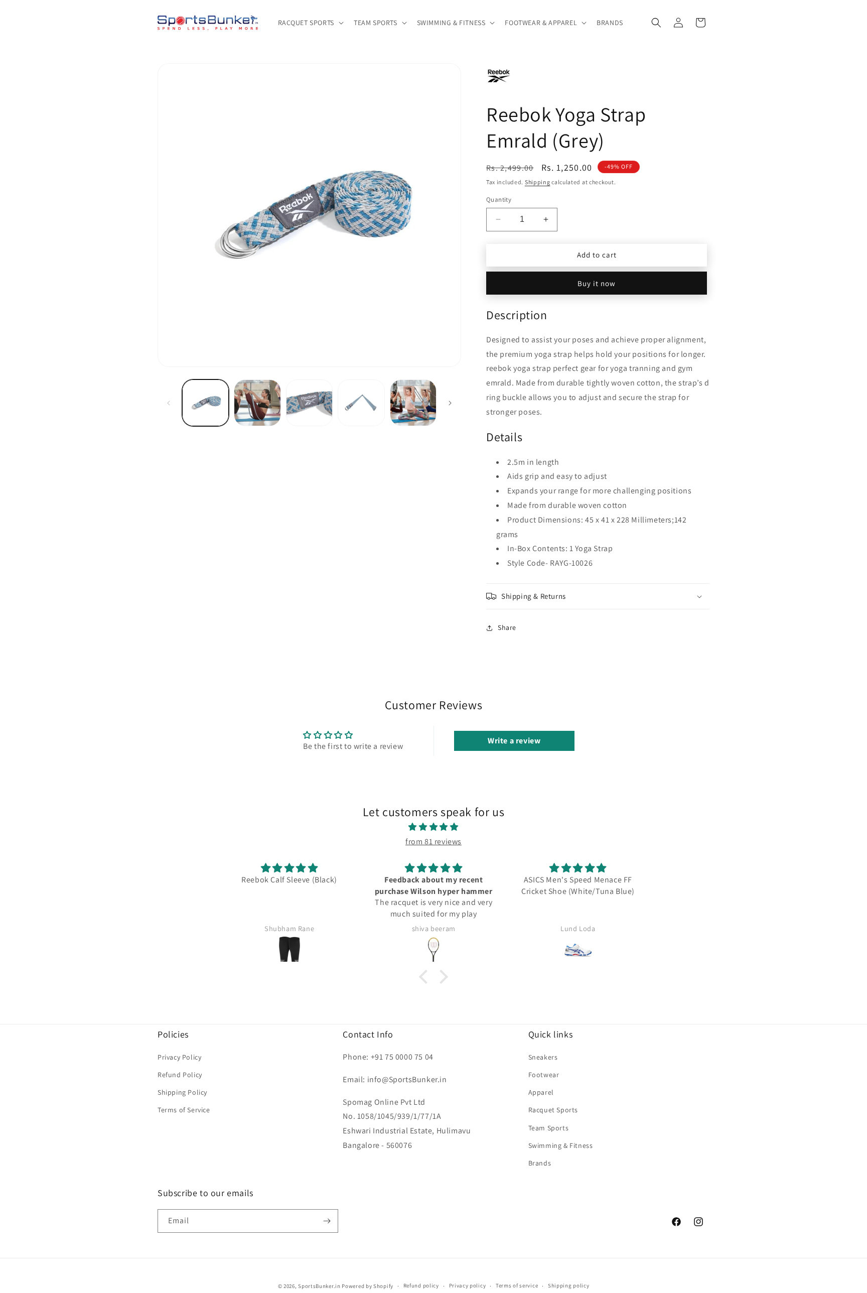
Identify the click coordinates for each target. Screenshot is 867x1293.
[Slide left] (169, 403)
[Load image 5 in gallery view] (413, 402)
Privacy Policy (179, 1057)
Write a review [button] (514, 740)
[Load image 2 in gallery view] (257, 402)
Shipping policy (569, 1285)
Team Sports (548, 1127)
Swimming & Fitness (560, 1145)
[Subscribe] (327, 1221)
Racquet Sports (553, 1109)
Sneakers (543, 1057)
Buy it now (596, 283)
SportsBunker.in (319, 1285)
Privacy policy (467, 1285)
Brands (539, 1163)
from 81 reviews (433, 841)
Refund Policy (180, 1074)
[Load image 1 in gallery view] (205, 402)
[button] (310, 22)
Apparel (541, 1092)
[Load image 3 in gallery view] (309, 402)
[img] (433, 827)
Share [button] (507, 627)
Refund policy (421, 1285)
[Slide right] (450, 403)
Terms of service (517, 1285)
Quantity (498, 199)
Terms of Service (184, 1109)
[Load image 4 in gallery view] (361, 402)
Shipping (537, 182)
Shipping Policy (182, 1092)
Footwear (543, 1074)
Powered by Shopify (367, 1285)
